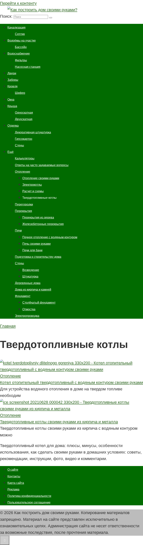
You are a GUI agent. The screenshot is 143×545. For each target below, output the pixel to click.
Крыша (12, 106)
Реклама (13, 489)
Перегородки (24, 204)
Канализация (16, 27)
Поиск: (7, 16)
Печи (18, 230)
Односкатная (24, 112)
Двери (11, 73)
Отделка (13, 125)
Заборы (12, 79)
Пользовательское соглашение (28, 502)
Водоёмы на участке (21, 40)
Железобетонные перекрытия (43, 224)
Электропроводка (27, 315)
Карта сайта (15, 482)
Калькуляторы (24, 158)
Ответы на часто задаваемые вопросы (42, 165)
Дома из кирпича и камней (33, 289)
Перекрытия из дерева (38, 217)
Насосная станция (27, 66)
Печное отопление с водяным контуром (49, 237)
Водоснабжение (18, 53)
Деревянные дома (27, 283)
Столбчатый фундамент (38, 302)
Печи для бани (32, 250)
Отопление (22, 171)
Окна (10, 99)
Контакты (13, 476)
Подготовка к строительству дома (38, 256)
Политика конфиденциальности (29, 496)
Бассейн (21, 47)
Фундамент (22, 296)
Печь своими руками (36, 243)
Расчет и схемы (33, 191)
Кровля (12, 86)
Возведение (30, 270)
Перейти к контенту (18, 3)
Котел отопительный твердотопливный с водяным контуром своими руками (71, 382)
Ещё (10, 151)
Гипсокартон (23, 138)
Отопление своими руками (40, 178)
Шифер (20, 92)
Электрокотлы (32, 184)
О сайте (12, 469)
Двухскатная (23, 119)
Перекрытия (23, 211)
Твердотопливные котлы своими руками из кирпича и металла (59, 421)
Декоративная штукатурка (33, 132)
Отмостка (28, 309)
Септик (20, 34)
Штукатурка (30, 276)
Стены (19, 145)
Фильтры (21, 60)
